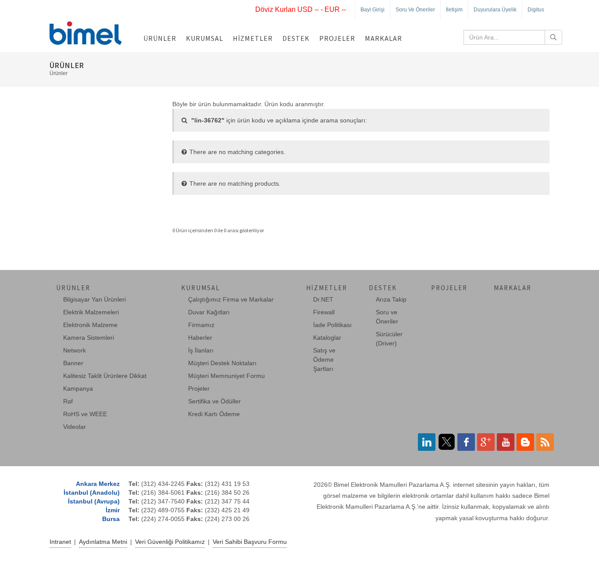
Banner (73, 363)
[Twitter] (446, 442)
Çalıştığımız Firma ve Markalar (231, 299)
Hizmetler (253, 38)
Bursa (111, 518)
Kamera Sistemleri (88, 337)
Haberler (200, 337)
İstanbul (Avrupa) (94, 501)
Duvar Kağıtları (209, 312)
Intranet (60, 541)
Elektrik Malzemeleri (91, 312)
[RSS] (545, 442)
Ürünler (159, 38)
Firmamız (201, 324)
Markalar (383, 38)
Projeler (337, 38)
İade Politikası (332, 324)
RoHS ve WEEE (85, 413)
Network (74, 350)
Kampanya (78, 388)
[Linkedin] (426, 442)
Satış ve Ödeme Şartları (324, 359)
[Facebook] (466, 442)
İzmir (113, 510)
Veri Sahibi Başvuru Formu (250, 541)
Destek (296, 38)
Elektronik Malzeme (90, 324)
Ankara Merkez (98, 483)
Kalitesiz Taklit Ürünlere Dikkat (104, 375)
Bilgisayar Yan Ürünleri (94, 299)
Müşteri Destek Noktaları (222, 363)
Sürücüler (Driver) (389, 339)
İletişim (454, 10)
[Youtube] (505, 442)
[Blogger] (525, 442)
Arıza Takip (391, 299)
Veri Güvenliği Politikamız (170, 541)
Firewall (324, 312)
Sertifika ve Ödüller (214, 401)
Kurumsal (204, 38)
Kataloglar (327, 337)
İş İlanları (201, 350)
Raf (68, 401)
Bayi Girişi (372, 10)
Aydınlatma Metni (103, 541)
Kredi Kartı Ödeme (214, 413)
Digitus (536, 10)
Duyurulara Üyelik (495, 10)
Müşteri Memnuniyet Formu (226, 375)
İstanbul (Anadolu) (92, 492)
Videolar (74, 426)
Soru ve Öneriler (415, 10)
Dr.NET (323, 299)
